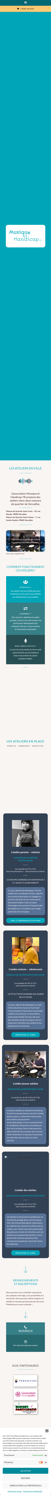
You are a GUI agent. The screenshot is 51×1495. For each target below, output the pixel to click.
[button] (47, 1430)
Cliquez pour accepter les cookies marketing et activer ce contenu (25, 541)
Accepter (25, 1471)
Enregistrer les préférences (25, 1485)
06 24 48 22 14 (26, 1330)
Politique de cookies (15, 1491)
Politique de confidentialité (32, 1491)
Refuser (25, 1478)
